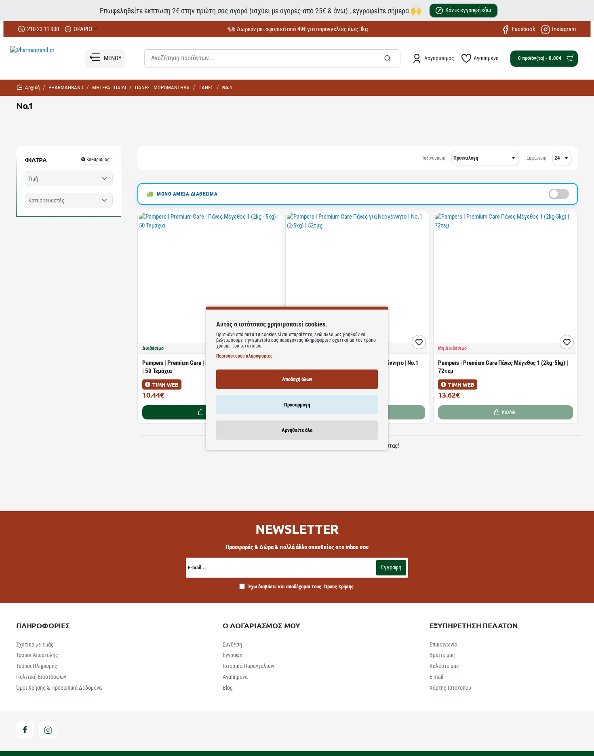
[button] (419, 342)
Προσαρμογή (297, 404)
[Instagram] (48, 730)
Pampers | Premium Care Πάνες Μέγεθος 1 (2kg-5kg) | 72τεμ (503, 367)
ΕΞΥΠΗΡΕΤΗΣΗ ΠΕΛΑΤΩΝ (474, 625)
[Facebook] (25, 730)
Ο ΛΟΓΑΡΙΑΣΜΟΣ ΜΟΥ (261, 625)
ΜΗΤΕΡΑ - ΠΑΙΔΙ (109, 87)
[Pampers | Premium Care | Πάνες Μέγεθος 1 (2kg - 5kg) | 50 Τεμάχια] (209, 283)
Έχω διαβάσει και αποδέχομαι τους (300, 586)
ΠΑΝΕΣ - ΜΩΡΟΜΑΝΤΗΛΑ (162, 87)
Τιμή (33, 178)
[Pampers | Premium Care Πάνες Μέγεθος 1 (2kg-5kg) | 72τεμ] (505, 283)
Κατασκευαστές (46, 200)
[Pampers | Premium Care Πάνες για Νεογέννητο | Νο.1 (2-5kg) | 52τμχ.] (357, 283)
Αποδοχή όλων (297, 379)
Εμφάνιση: (536, 158)
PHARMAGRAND (65, 87)
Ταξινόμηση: (433, 158)
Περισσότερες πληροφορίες (244, 355)
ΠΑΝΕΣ (205, 87)
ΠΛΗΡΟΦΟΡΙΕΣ (43, 625)
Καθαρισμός (98, 159)
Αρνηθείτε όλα (297, 430)
